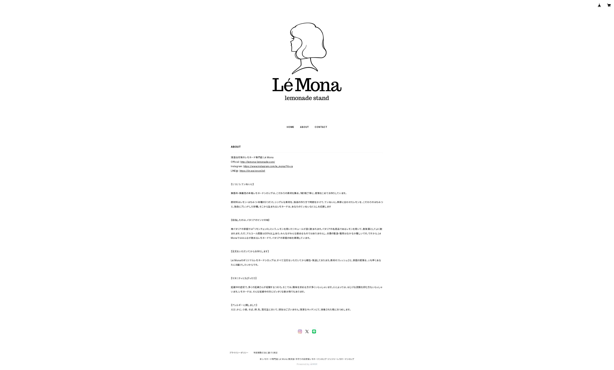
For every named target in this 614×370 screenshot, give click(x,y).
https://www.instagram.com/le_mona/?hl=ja (268, 166)
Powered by (303, 364)
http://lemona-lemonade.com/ (257, 161)
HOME (290, 127)
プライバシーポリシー (239, 352)
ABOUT (304, 127)
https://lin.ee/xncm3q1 (252, 170)
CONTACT (321, 127)
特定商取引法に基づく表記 (266, 352)
